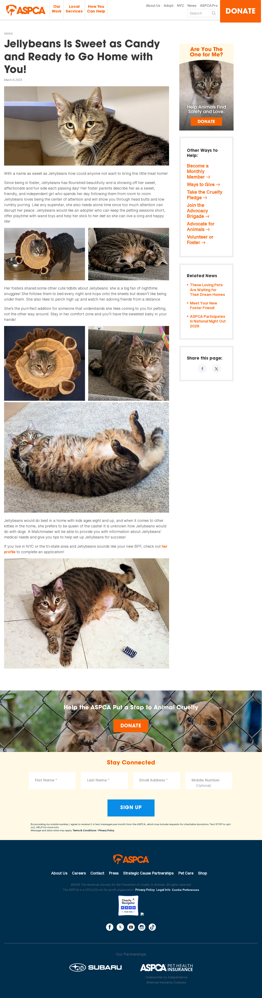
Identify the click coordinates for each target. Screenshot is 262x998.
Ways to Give (201, 184)
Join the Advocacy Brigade (197, 210)
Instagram (142, 927)
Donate (240, 11)
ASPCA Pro (209, 5)
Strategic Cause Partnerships (148, 873)
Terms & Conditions (84, 830)
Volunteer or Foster (200, 240)
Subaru (96, 967)
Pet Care (185, 873)
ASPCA (131, 859)
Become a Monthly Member (198, 171)
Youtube (131, 927)
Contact (97, 873)
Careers (79, 873)
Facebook (109, 927)
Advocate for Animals (201, 226)
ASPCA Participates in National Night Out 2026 (208, 321)
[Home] (25, 10)
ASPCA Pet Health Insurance (166, 967)
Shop (202, 873)
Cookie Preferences (185, 889)
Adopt (169, 5)
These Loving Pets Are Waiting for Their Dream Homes (207, 289)
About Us (153, 5)
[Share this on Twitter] (216, 368)
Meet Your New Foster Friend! (203, 306)
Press (114, 873)
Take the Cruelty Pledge (204, 195)
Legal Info (163, 890)
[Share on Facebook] (202, 368)
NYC (180, 5)
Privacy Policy (106, 830)
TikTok (152, 927)
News (191, 5)
